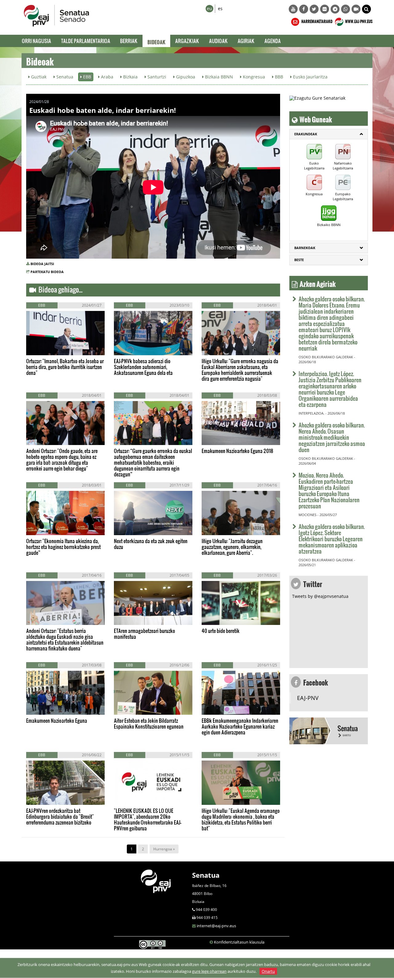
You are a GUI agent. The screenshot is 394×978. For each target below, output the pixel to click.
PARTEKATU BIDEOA (47, 271)
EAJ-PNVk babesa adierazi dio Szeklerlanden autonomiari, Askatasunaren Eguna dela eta (143, 366)
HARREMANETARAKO (316, 20)
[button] (366, 9)
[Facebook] (303, 9)
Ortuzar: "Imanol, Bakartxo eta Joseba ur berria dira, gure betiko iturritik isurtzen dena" (65, 366)
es (220, 8)
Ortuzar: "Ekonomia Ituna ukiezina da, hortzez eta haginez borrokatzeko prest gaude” (63, 546)
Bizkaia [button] (130, 77)
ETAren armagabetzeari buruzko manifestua (144, 633)
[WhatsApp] (345, 9)
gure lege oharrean (209, 971)
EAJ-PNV (308, 698)
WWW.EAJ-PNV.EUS (358, 20)
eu (209, 8)
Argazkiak (187, 40)
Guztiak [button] (38, 77)
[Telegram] (335, 9)
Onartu (268, 971)
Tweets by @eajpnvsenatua (320, 596)
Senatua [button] (64, 77)
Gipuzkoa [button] (185, 77)
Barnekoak (304, 247)
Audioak (218, 40)
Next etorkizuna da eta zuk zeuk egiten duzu (150, 543)
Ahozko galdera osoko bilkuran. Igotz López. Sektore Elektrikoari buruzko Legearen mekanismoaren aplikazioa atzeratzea (332, 538)
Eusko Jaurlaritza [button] (310, 77)
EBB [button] (86, 77)
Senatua (205, 875)
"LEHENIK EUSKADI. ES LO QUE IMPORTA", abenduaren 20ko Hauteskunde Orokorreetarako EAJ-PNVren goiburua (147, 819)
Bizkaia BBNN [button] (218, 77)
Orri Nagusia (36, 40)
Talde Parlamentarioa (85, 40)
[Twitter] (314, 9)
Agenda (272, 40)
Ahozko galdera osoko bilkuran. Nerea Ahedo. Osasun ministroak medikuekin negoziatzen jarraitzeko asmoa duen (332, 437)
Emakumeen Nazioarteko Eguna (56, 720)
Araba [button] (106, 77)
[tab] (329, 134)
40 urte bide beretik (220, 630)
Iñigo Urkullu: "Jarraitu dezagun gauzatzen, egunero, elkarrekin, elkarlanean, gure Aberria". (232, 546)
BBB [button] (278, 77)
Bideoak (156, 41)
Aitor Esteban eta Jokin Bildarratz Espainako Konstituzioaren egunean (148, 723)
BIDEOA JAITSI (42, 263)
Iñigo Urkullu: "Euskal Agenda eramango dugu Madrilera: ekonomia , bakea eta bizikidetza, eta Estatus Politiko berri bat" (241, 819)
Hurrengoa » (164, 849)
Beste (299, 259)
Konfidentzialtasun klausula (239, 942)
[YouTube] (293, 9)
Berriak (129, 40)
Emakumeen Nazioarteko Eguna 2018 (237, 450)
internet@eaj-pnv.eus (216, 925)
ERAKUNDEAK (305, 134)
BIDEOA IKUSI (47, 348)
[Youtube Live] (356, 9)
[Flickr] (324, 9)
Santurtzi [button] (156, 77)
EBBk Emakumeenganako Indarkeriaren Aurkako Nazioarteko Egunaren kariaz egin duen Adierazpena (240, 726)
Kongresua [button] (253, 77)
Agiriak (246, 40)
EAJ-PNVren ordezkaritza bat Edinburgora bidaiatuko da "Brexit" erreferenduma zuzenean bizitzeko (60, 816)
